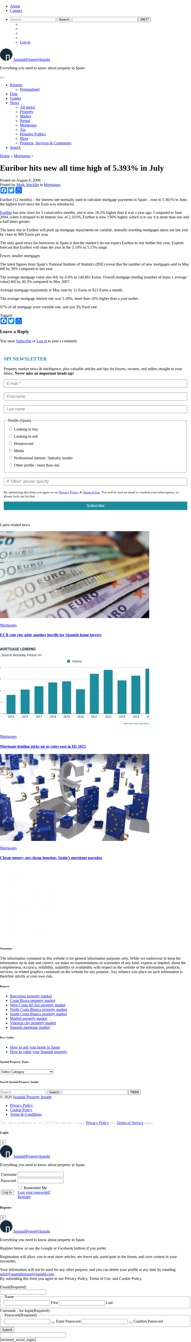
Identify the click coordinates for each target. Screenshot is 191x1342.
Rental (25, 120)
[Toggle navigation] (2, 78)
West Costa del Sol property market (37, 1005)
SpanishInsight (31, 59)
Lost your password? (34, 1192)
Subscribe (23, 341)
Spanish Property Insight (32, 1097)
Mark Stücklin (27, 185)
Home (5, 156)
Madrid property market (28, 1018)
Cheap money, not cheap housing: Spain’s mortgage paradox (51, 858)
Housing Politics (33, 134)
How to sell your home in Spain (35, 1047)
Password (8, 1181)
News (14, 103)
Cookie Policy (21, 1110)
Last (109, 1303)
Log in (25, 42)
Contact (16, 10)
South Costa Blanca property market (38, 1014)
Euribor (6, 212)
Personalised (30, 89)
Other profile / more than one (36, 465)
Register (24, 1197)
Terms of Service (130, 1123)
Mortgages (28, 125)
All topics (27, 107)
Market (25, 116)
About (15, 6)
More (24, 138)
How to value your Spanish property (38, 1052)
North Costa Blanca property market (38, 1009)
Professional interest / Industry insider (43, 458)
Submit (7, 1330)
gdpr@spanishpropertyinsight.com (27, 1274)
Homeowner (23, 443)
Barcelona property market (31, 996)
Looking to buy (25, 429)
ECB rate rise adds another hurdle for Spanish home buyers (50, 635)
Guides (15, 98)
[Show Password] (53, 1322)
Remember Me (35, 1188)
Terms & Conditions (26, 1114)
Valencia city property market (33, 1023)
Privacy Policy (69, 492)
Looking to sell (25, 436)
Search (15, 147)
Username (9, 1174)
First (54, 1303)
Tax (23, 129)
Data (13, 94)
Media (18, 451)
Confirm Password (148, 1321)
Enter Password (68, 1321)
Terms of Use (91, 492)
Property (26, 112)
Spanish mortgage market (30, 1027)
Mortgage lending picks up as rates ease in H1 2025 (43, 746)
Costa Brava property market (32, 1000)
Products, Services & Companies (45, 143)
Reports (16, 85)
